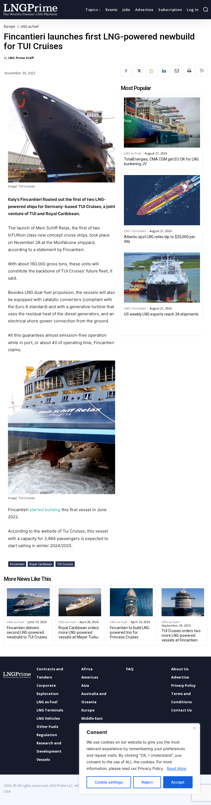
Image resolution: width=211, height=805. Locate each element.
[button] (205, 9)
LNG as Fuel (30, 26)
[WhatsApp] (151, 70)
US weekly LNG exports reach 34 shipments (161, 314)
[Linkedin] (163, 70)
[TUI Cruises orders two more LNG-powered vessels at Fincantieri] (183, 602)
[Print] (189, 70)
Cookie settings (109, 782)
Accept (177, 782)
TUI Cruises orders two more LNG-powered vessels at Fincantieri (181, 635)
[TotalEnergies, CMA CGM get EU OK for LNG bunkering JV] (162, 122)
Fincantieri (17, 564)
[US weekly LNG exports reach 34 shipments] (162, 277)
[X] (138, 70)
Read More (176, 768)
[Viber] (201, 70)
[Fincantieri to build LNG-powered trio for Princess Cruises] (131, 602)
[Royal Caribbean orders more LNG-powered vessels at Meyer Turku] (80, 602)
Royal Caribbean (40, 564)
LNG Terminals (135, 230)
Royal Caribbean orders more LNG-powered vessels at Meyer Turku (79, 632)
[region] (139, 758)
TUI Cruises (65, 564)
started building (45, 509)
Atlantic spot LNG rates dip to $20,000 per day (159, 239)
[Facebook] (125, 70)
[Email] (176, 70)
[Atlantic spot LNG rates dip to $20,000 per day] (162, 200)
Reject (147, 782)
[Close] (194, 728)
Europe (9, 26)
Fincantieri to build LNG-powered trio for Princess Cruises (130, 632)
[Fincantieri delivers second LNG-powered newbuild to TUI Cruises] (28, 602)
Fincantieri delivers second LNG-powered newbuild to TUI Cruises (27, 632)
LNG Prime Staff (21, 58)
